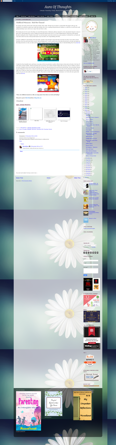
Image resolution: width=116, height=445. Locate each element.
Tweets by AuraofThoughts (89, 228)
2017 (86, 104)
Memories (34, 129)
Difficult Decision (89, 136)
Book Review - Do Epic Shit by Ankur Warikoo (94, 198)
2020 (86, 99)
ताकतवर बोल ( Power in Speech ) (92, 117)
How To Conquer (89, 119)
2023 (86, 93)
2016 (86, 106)
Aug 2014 (88, 162)
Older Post (77, 178)
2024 (86, 91)
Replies (22, 143)
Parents (50, 129)
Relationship (73, 16)
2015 (86, 108)
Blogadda (29, 129)
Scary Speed (88, 129)
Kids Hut (78, 42)
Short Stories (40, 16)
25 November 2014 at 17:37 (37, 146)
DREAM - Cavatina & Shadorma (92, 131)
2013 (86, 177)
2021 (86, 97)
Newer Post (19, 178)
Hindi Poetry (50, 16)
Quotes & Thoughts (83, 16)
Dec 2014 (88, 111)
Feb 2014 (88, 173)
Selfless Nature (89, 143)
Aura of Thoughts (23, 129)
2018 (86, 102)
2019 (86, 100)
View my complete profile (89, 63)
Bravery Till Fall (89, 145)
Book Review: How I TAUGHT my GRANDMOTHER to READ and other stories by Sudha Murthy (94, 193)
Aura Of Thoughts (58, 7)
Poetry (57, 16)
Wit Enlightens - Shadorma (91, 147)
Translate (93, 247)
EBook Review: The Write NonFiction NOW (91, 134)
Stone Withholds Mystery (91, 150)
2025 (86, 89)
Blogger (60, 434)
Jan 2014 (88, 175)
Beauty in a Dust (92, 218)
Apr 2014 (88, 169)
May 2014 (88, 167)
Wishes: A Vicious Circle (91, 155)
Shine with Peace (89, 149)
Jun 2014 (88, 165)
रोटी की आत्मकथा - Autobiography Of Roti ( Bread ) (94, 212)
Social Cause (64, 16)
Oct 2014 (88, 158)
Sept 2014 (88, 160)
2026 (86, 87)
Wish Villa (88, 115)
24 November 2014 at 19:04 (31, 136)
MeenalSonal (26, 146)
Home (17, 16)
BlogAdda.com (38, 98)
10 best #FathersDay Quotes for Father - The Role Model (94, 206)
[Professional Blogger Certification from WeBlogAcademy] (92, 349)
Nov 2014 (88, 113)
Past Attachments (89, 123)
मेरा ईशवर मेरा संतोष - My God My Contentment (92, 153)
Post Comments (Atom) (27, 180)
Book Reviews (31, 16)
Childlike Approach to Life (91, 138)
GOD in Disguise (89, 121)
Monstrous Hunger (90, 127)
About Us (93, 16)
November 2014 (40, 129)
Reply (20, 141)
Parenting (23, 16)
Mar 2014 (88, 171)
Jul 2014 (88, 163)
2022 (86, 95)
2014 (86, 110)
